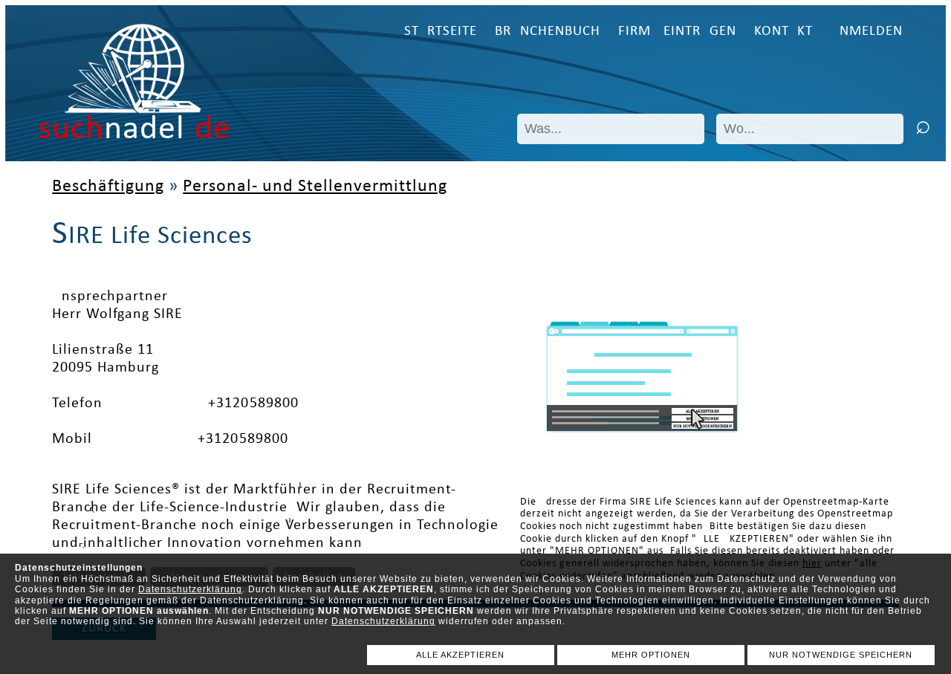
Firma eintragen (677, 32)
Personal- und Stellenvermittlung (315, 186)
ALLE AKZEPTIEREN (460, 654)
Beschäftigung (108, 186)
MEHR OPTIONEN (650, 654)
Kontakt (783, 32)
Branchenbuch (547, 32)
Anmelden (867, 32)
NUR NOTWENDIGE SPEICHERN (840, 654)
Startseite (440, 32)
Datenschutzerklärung (190, 589)
